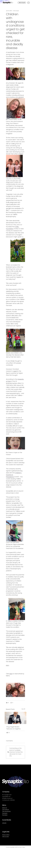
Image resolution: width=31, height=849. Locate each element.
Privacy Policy (5, 834)
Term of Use (5, 836)
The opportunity (6, 811)
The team (4, 813)
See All (23, 709)
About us (4, 807)
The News (4, 815)
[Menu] (28, 3)
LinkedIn (4, 823)
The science (5, 809)
